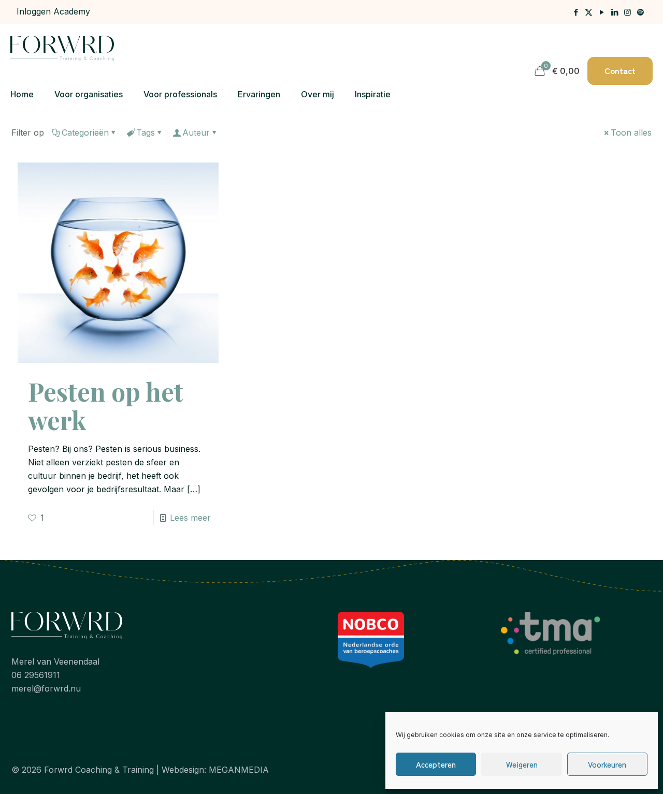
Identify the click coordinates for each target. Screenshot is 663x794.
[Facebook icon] (576, 12)
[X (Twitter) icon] (589, 12)
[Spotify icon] (640, 12)
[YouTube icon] (602, 12)
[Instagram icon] (627, 12)
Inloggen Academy (53, 11)
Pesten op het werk (105, 405)
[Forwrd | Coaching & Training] (62, 47)
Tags (145, 132)
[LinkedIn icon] (614, 12)
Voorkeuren (607, 764)
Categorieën (85, 132)
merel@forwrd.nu (46, 688)
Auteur (196, 132)
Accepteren (436, 764)
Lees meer (190, 517)
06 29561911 (35, 675)
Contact (620, 70)
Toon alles (631, 132)
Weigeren (522, 764)
